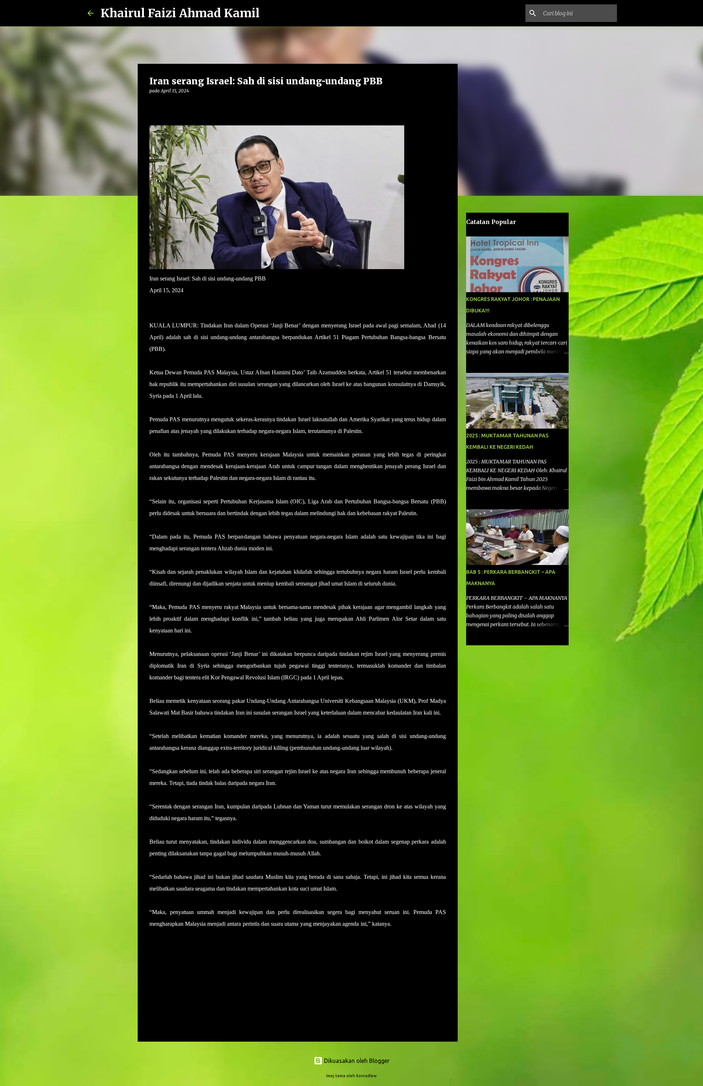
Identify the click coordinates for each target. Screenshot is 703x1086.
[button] (153, 106)
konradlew (366, 1076)
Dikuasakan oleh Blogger (356, 1060)
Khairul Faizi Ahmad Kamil (180, 13)
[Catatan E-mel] (153, 948)
